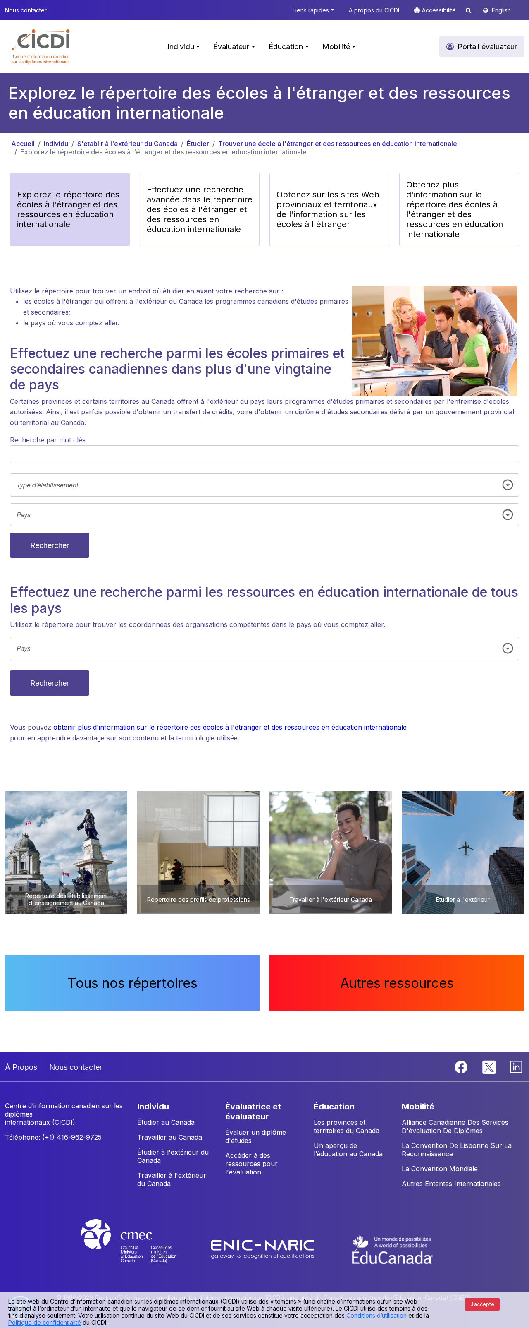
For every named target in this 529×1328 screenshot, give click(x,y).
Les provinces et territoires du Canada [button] (346, 1126)
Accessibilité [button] (440, 10)
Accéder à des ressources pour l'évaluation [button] (251, 1163)
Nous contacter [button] (26, 10)
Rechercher (49, 545)
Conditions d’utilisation (376, 1315)
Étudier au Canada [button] (166, 1122)
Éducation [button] (286, 46)
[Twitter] (489, 1066)
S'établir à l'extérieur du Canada (127, 143)
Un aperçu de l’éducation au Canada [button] (348, 1149)
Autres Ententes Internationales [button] (451, 1183)
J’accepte (482, 1304)
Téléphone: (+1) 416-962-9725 (53, 1137)
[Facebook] (462, 1066)
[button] (41, 47)
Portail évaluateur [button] (487, 46)
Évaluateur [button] (231, 46)
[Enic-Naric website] (263, 1248)
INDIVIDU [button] (153, 1107)
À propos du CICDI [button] (374, 10)
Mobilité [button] (336, 46)
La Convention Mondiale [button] (440, 1169)
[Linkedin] (516, 1066)
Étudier (198, 143)
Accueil (23, 143)
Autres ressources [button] (397, 983)
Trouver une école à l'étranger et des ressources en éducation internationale (337, 143)
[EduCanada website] (392, 1248)
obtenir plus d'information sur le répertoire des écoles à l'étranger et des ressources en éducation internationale (230, 727)
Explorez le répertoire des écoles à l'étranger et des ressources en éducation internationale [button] (68, 209)
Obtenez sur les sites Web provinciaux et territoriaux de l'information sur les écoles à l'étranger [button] (327, 209)
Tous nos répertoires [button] (132, 983)
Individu (56, 143)
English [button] (501, 10)
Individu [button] (180, 46)
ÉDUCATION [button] (334, 1107)
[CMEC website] (139, 1248)
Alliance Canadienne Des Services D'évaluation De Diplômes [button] (455, 1126)
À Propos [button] (21, 1067)
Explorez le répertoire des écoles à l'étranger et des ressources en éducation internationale (163, 152)
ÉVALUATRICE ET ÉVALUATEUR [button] (253, 1111)
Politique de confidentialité (44, 1322)
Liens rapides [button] (311, 10)
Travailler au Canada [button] (169, 1137)
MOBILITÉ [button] (418, 1107)
